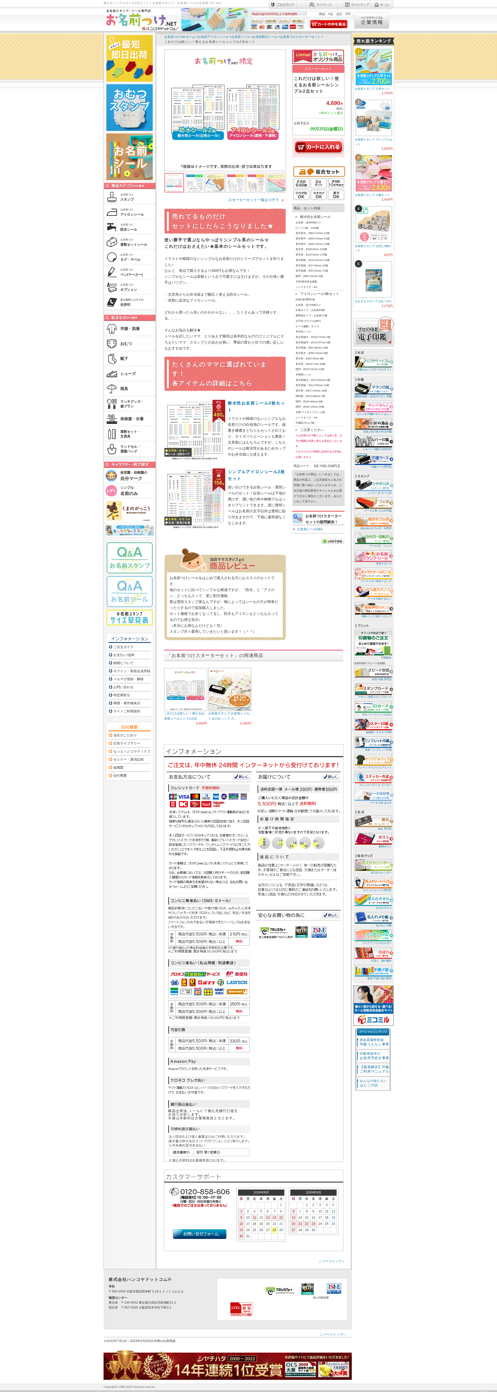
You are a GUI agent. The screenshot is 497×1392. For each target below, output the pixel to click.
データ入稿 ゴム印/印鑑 (378, 510)
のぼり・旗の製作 (381, 960)
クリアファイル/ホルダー (377, 943)
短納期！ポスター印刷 (379, 732)
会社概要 (120, 775)
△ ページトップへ (331, 1261)
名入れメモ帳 (384, 925)
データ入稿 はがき (381, 802)
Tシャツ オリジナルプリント (375, 767)
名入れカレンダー (381, 872)
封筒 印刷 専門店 (382, 679)
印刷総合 (386, 657)
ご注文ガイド (123, 647)
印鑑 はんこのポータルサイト (374, 369)
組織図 (118, 767)
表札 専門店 (385, 828)
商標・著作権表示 (126, 703)
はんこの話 (373, 1083)
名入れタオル (384, 907)
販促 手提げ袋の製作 (380, 978)
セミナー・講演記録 (128, 759)
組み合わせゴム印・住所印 (376, 528)
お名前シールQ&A (310, 529)
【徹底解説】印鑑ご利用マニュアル (374, 1069)
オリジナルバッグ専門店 (377, 890)
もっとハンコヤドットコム (133, 751)
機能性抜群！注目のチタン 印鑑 (373, 396)
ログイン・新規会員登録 (131, 671)
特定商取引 (121, 695)
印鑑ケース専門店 (381, 466)
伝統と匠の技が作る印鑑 (377, 431)
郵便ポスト (385, 846)
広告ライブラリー (126, 743)
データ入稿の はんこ (380, 598)
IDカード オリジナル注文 (377, 714)
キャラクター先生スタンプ (376, 581)
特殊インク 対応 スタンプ (377, 616)
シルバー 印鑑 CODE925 (377, 449)
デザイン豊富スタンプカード (375, 696)
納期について (123, 663)
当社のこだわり (125, 735)
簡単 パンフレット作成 (378, 749)
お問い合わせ (123, 687)
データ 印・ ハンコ (380, 545)
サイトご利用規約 (126, 711)
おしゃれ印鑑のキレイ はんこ (374, 414)
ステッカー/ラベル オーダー (375, 785)
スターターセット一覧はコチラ (253, 200)
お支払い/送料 (124, 655)
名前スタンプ (384, 563)
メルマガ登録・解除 (128, 679)
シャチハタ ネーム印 (380, 493)
